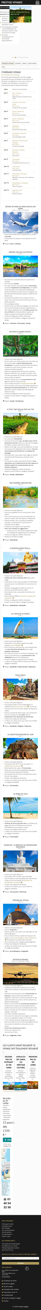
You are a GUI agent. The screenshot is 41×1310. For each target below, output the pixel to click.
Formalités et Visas (7, 1226)
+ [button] (4, 1151)
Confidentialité (8, 1295)
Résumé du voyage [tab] (8, 63)
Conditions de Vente (9, 1281)
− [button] (4, 1154)
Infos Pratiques (6, 1228)
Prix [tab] (3, 67)
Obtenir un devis (8, 1140)
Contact (5, 1301)
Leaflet (3, 1182)
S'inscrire (20, 1263)
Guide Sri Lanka (6, 1236)
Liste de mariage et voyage (12, 1298)
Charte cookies (8, 1286)
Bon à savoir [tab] (32, 63)
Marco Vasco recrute (7, 1250)
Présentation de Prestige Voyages (11, 1244)
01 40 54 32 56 (7, 1203)
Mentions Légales (9, 1284)
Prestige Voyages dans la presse (10, 1248)
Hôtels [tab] (24, 63)
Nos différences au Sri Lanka (9, 1246)
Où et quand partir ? (7, 1234)
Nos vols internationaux (8, 1230)
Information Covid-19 (10, 1292)
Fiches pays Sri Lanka (7, 1224)
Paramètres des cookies (11, 1289)
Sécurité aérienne (6, 1232)
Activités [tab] (18, 63)
